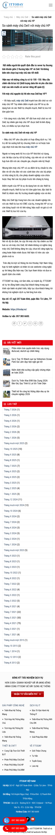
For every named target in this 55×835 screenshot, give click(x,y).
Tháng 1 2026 (10, 437)
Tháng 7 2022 (10, 584)
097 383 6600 (33, 811)
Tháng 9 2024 (10, 516)
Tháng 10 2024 (11, 511)
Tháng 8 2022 (10, 578)
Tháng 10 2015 (11, 645)
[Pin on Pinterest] (35, 323)
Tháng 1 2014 (10, 651)
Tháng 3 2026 (10, 426)
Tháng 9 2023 (10, 555)
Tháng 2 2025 (10, 488)
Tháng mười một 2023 (14, 550)
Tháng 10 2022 (11, 572)
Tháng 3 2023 (10, 567)
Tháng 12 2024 (11, 499)
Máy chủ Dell (22, 17)
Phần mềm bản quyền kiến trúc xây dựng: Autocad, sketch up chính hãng (30, 349)
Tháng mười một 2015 (14, 640)
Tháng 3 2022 (10, 600)
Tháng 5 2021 (10, 617)
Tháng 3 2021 (10, 629)
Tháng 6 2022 (10, 589)
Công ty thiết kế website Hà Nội (33, 832)
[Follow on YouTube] (32, 819)
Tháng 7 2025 (10, 465)
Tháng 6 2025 (10, 471)
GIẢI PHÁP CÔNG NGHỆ (13, 705)
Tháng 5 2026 (10, 415)
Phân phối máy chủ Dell (14, 759)
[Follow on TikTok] (27, 819)
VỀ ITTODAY (35, 745)
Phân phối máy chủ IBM (14, 770)
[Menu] (50, 5)
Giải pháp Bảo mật (40, 737)
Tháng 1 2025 (10, 494)
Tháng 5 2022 (10, 595)
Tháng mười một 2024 (14, 505)
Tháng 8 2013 (10, 662)
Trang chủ (8, 17)
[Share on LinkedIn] (40, 323)
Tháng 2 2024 (10, 538)
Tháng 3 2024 (10, 533)
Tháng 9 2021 (10, 606)
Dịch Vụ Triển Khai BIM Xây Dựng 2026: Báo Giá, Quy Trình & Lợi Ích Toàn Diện (30, 382)
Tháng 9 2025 (10, 454)
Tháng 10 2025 (11, 449)
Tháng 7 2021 (10, 612)
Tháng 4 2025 (10, 477)
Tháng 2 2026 (10, 432)
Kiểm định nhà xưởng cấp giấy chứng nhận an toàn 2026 (31, 371)
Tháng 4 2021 (10, 623)
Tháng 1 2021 (10, 634)
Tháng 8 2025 (10, 460)
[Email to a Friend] (30, 323)
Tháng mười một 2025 (14, 443)
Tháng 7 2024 (10, 522)
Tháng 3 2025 (10, 482)
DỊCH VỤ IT (35, 705)
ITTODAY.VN (37, 828)
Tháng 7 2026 (10, 409)
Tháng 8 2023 (10, 561)
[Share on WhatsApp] (14, 323)
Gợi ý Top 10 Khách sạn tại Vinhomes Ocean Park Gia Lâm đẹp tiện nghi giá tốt (32, 360)
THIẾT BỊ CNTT (9, 745)
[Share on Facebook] (19, 323)
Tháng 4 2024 (10, 527)
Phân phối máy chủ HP (14, 764)
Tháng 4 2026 (10, 420)
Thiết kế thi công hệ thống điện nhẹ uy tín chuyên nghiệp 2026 (30, 393)
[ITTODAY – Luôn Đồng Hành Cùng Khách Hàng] (12, 5)
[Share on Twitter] (24, 323)
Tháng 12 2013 (11, 657)
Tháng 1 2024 (10, 544)
